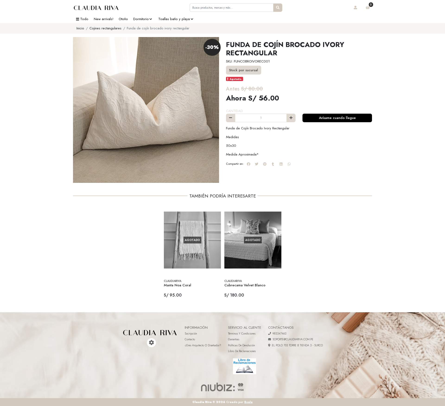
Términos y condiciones (241, 333)
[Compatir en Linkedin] (280, 163)
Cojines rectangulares (105, 28)
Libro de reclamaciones (242, 351)
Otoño (123, 19)
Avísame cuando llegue (337, 117)
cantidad (234, 110)
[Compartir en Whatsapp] (289, 163)
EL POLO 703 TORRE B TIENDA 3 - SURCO (297, 345)
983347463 (279, 333)
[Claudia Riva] (96, 7)
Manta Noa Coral (177, 285)
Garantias (233, 339)
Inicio (80, 28)
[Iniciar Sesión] (355, 7)
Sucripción (191, 333)
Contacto (190, 339)
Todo (84, 19)
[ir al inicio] (150, 329)
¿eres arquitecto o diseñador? (203, 345)
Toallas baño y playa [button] (174, 19)
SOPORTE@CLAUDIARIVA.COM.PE (293, 339)
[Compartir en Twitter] (256, 163)
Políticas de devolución (241, 345)
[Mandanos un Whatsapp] (144, 343)
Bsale (248, 402)
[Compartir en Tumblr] (272, 163)
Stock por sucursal (243, 70)
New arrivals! (104, 19)
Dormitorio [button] (141, 19)
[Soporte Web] (151, 342)
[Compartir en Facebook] (248, 163)
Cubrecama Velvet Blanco (244, 285)
